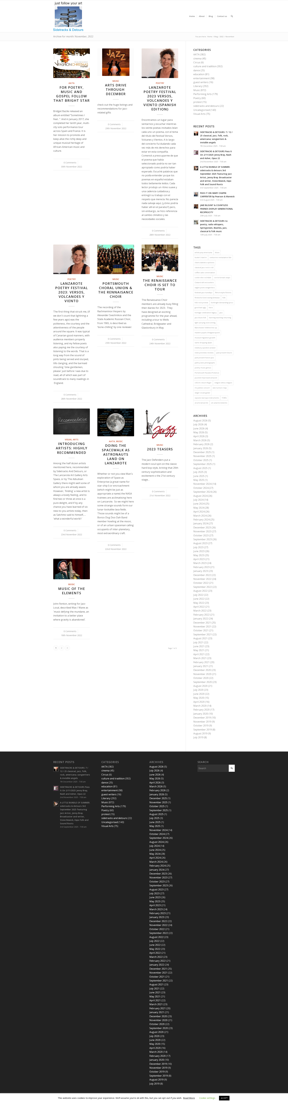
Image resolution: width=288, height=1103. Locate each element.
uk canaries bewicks (219, 403)
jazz (221, 312)
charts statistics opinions (204, 262)
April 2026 (199, 436)
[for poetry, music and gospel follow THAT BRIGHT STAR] (71, 63)
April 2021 (199, 654)
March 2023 (200, 563)
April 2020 (199, 701)
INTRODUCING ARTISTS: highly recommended (71, 448)
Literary (197, 86)
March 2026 (200, 440)
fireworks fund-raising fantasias (207, 297)
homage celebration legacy (206, 312)
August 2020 (200, 686)
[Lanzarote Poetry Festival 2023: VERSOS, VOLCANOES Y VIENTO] (71, 259)
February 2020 (201, 709)
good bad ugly (200, 307)
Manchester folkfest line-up (206, 327)
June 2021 (198, 646)
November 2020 (202, 674)
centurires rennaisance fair (220, 257)
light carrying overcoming (205, 323)
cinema (197, 58)
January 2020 (200, 713)
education (198, 74)
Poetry (160, 83)
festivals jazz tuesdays (203, 292)
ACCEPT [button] (224, 1098)
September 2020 (202, 682)
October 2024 (200, 488)
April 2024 (199, 511)
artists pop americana (203, 252)
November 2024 (202, 483)
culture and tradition (204, 66)
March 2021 (200, 658)
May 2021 (198, 650)
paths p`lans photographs (205, 363)
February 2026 (201, 444)
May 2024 (198, 507)
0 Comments (70, 162)
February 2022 (201, 614)
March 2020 (200, 705)
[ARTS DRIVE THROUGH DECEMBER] (115, 62)
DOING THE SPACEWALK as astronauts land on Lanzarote (116, 454)
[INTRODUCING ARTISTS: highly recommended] (71, 421)
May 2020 (198, 697)
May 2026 (198, 432)
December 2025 (202, 452)
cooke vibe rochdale (203, 277)
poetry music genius (203, 368)
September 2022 (202, 587)
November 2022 (202, 579)
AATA (72, 83)
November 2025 (202, 456)
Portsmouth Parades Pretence (207, 373)
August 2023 (200, 543)
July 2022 (198, 595)
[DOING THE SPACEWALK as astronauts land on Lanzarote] (115, 422)
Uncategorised (201, 110)
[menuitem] (192, 16)
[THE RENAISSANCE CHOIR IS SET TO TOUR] (160, 258)
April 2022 (199, 606)
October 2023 (200, 535)
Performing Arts (202, 94)
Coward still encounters (204, 282)
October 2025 (200, 460)
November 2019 (202, 721)
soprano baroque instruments (207, 398)
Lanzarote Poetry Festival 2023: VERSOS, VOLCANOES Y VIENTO (71, 292)
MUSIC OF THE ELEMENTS (71, 590)
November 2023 (202, 531)
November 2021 (202, 626)
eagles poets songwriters (205, 287)
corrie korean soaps (222, 277)
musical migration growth (205, 338)
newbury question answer (205, 348)
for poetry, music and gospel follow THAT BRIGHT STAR (71, 94)
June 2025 (198, 476)
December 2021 (202, 622)
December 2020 (202, 670)
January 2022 (200, 618)
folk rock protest (201, 302)
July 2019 (198, 737)
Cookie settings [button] (207, 1097)
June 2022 (198, 598)
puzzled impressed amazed (206, 378)
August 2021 (200, 638)
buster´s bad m (201, 257)
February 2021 (201, 662)
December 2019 (202, 717)
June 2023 (198, 551)
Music (115, 81)
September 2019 (202, 729)
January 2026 (200, 448)
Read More (189, 1097)
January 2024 (200, 523)
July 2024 (198, 499)
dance (196, 70)
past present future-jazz (204, 357)
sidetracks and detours (206, 106)
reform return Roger (203, 383)
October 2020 (200, 678)
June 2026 (198, 428)
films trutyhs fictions (223, 292)
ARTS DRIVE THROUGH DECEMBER (116, 89)
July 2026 (198, 424)
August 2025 (200, 468)
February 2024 (201, 519)
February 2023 (201, 567)
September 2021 (202, 634)
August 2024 (200, 495)
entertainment (201, 78)
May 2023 (198, 555)
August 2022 (200, 590)
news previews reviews (204, 353)
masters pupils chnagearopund (207, 332)
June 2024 (198, 503)
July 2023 (198, 547)
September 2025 (202, 464)
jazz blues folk (200, 317)
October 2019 (200, 725)
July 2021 (198, 642)
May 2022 (198, 602)
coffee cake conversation (205, 272)
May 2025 (198, 480)
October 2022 (200, 583)
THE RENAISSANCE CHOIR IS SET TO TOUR (160, 285)
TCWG (224, 398)
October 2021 (200, 630)
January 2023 (200, 571)
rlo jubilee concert (202, 388)
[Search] (232, 16)
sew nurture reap (220, 388)
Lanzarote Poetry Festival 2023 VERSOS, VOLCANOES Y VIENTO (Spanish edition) (159, 98)
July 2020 (198, 689)
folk (223, 297)
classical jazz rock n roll (204, 267)
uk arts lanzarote (201, 403)
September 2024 (202, 491)
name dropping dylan (203, 342)
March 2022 (200, 610)
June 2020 (198, 694)
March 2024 (200, 515)
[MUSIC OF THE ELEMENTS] (71, 569)
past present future (224, 353)
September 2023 (202, 539)
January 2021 (200, 666)
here (211, 307)
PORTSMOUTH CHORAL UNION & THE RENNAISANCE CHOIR (115, 290)
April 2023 (199, 559)
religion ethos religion (223, 383)
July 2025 (198, 472)
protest (197, 102)
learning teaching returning (220, 317)
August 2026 (200, 420)
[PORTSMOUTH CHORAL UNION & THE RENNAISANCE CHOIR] (115, 259)
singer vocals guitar (202, 393)
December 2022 (202, 575)
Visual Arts (71, 439)
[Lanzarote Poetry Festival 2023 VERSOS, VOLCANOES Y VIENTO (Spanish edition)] (160, 63)
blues (217, 252)
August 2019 (200, 733)
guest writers (200, 82)
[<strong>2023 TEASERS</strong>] (160, 424)
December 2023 (202, 527)
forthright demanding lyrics (222, 302)
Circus (196, 62)
